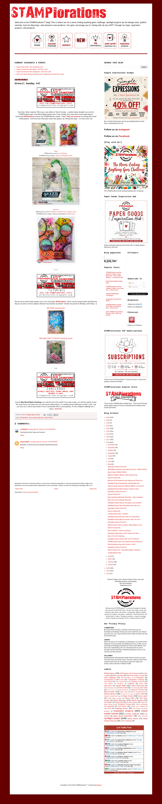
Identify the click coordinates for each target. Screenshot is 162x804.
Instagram (124, 129)
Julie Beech (111, 689)
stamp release (132, 718)
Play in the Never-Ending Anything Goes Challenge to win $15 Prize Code (40, 74)
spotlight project (112, 718)
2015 (108, 568)
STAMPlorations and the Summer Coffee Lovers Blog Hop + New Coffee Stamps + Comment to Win (114, 275)
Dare (67, 214)
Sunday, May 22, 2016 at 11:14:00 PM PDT (42, 429)
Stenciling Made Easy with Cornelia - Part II (121, 544)
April (109, 556)
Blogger (99, 785)
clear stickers (137, 708)
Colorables (120, 683)
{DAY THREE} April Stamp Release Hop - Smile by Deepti (114, 313)
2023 (108, 423)
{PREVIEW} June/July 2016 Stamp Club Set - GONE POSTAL (127, 469)
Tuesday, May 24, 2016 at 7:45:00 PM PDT (44, 442)
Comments (134, 287)
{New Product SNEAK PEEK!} (117, 472)
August (110, 456)
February (111, 562)
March (110, 559)
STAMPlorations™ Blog (112, 733)
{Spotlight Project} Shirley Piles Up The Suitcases (123, 539)
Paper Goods (128, 696)
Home (56, 489)
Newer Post (19, 489)
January (110, 564)
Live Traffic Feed (124, 728)
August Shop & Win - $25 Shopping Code (29, 67)
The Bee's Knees (131, 702)
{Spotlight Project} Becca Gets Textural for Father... (124, 533)
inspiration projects (123, 711)
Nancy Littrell (140, 694)
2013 (108, 573)
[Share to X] (52, 415)
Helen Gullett (123, 688)
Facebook (124, 136)
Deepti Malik (121, 686)
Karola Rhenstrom (123, 689)
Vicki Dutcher (122, 706)
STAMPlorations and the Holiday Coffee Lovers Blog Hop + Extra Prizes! (115, 288)
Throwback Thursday (125, 704)
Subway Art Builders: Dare (64, 155)
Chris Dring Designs (122, 681)
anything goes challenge (138, 706)
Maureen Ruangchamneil (137, 691)
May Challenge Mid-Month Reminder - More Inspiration (125, 497)
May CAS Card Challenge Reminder (119, 500)
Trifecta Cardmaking (141, 704)
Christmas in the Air (137, 681)
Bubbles (53, 212)
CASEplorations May (114, 553)
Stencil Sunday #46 (114, 511)
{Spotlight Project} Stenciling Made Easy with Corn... (124, 505)
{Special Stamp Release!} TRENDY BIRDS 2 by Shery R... (126, 486)
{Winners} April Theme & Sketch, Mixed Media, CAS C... (125, 525)
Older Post (93, 489)
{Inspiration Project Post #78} (117, 467)
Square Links (72, 212)
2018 (108, 437)
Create (73, 214)
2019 (108, 434)
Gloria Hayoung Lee (110, 687)
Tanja (56, 151)
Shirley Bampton (119, 700)
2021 (108, 428)
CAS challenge (110, 677)
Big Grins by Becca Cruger (135, 675)
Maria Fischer (109, 692)
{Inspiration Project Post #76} (117, 508)
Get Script (116, 772)
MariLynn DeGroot (138, 690)
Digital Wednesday (137, 686)
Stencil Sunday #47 (114, 494)
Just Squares (63, 153)
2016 (108, 442)
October (110, 450)
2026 (108, 417)
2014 (108, 571)
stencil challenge (126, 721)
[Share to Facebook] (55, 415)
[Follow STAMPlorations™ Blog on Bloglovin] (135, 305)
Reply (22, 435)
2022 (108, 426)
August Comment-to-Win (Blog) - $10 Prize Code (32, 69)
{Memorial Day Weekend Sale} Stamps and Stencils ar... (126, 480)
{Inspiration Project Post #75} (117, 522)
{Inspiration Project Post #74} (117, 547)
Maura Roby (123, 691)
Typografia (110, 706)
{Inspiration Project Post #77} (117, 491)
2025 (108, 420)
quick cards (141, 716)
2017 (108, 439)
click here (58, 409)
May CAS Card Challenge (116, 536)
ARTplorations (29, 116)
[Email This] (48, 415)
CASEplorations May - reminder (118, 514)
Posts (132, 283)
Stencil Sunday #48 (114, 478)
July (109, 458)
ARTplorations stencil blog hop (130, 673)
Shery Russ (129, 698)
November (111, 447)
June (109, 461)
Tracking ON (130, 772)
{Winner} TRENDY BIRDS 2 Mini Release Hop (122, 475)
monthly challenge (132, 714)
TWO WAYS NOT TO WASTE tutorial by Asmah (55, 338)
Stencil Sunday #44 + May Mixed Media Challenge (124, 550)
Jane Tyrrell (143, 688)
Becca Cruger (118, 675)
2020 (108, 431)
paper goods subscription (123, 716)
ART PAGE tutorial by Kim (56, 308)
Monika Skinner (110, 694)
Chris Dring (108, 681)
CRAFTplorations (126, 677)
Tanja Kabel (119, 702)
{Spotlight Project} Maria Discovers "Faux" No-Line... (124, 519)
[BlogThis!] (50, 415)
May (109, 464)
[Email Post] (44, 414)
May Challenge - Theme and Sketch (119, 530)
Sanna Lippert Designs (115, 698)
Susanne (55, 209)
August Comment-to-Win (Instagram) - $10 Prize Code (33, 72)
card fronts (107, 708)
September (111, 453)
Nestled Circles (62, 212)
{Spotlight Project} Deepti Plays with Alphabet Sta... (124, 483)
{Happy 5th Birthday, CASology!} (112, 294)
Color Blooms (108, 683)
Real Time (123, 772)
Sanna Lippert (142, 696)
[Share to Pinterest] (57, 415)
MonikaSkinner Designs (127, 694)
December (111, 445)
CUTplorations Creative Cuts (113, 679)
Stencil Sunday (48, 417)
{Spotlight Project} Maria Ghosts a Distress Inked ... (124, 489)
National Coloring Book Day (112, 696)
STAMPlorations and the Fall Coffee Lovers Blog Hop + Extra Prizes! (113, 306)
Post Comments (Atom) (30, 492)
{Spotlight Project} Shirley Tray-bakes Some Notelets (124, 503)
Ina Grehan (134, 687)
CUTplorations (139, 677)
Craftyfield (23, 429)
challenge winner (121, 708)
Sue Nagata (108, 702)
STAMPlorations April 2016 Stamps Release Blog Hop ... (126, 541)
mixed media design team (36, 417)
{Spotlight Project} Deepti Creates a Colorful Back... (124, 517)
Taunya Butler (25, 442)
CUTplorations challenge (135, 679)
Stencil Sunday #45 (114, 528)
